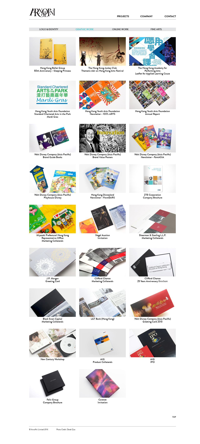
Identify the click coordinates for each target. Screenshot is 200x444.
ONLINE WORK (120, 29)
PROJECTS (123, 16)
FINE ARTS (156, 29)
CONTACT (170, 16)
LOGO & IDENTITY (48, 29)
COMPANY (146, 16)
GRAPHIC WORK (85, 29)
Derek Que (71, 429)
